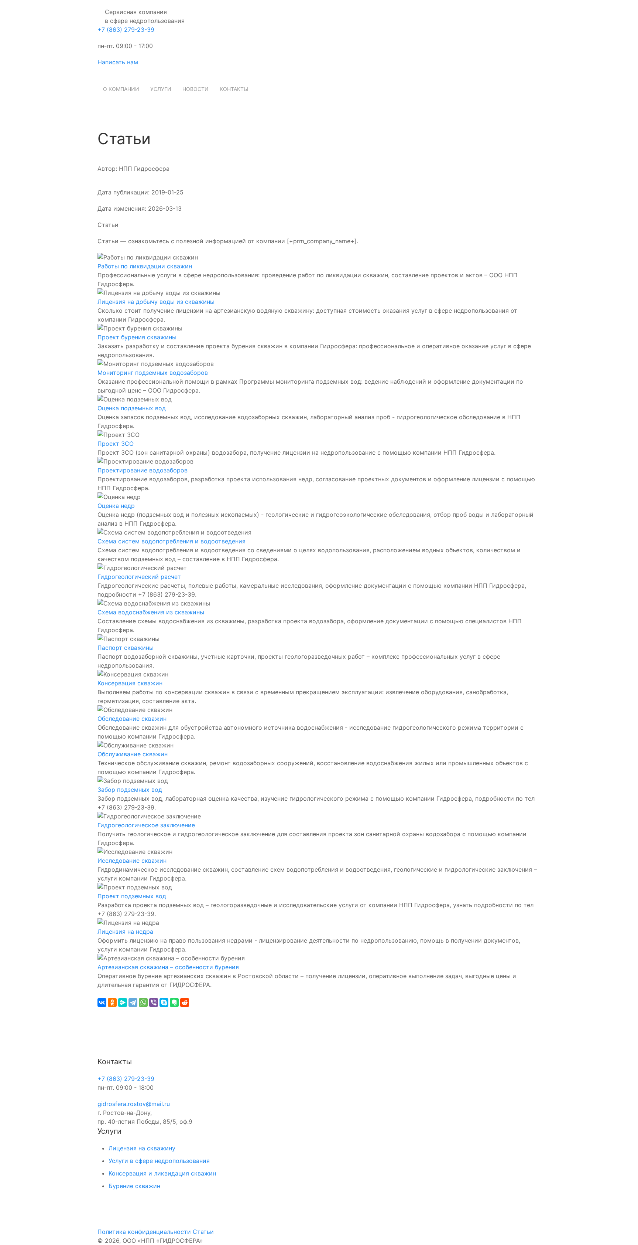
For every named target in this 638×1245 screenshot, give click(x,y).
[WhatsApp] (143, 1002)
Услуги (160, 89)
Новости (195, 89)
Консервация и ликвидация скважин (162, 1173)
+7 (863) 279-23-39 (125, 29)
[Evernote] (174, 1002)
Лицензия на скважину (142, 1148)
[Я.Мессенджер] (122, 1002)
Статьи (203, 1231)
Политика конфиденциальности (144, 1231)
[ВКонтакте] (101, 1002)
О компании (121, 89)
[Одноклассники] (112, 1002)
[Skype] (164, 1002)
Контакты (234, 89)
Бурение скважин (134, 1186)
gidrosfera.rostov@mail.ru (133, 1103)
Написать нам (117, 62)
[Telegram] (132, 1002)
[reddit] (184, 1002)
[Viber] (153, 1002)
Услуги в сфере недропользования (159, 1160)
